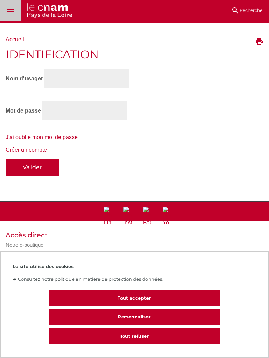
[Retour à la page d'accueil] (46, 11)
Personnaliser (134, 317)
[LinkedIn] (108, 216)
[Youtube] (167, 216)
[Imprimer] (259, 42)
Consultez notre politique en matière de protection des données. (90, 279)
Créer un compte (26, 150)
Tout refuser (134, 336)
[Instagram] (127, 216)
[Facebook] (147, 216)
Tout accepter (134, 298)
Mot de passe (23, 111)
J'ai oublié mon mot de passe (42, 137)
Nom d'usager (24, 78)
